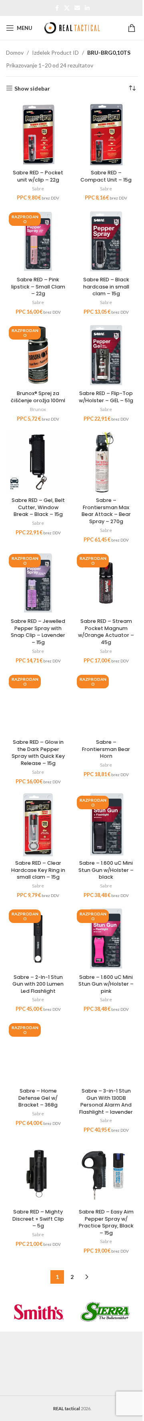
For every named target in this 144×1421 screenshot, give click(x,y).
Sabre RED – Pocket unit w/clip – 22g (38, 176)
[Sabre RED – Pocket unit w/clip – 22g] (38, 134)
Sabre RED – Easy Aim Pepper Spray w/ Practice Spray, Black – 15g (106, 1222)
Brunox (38, 409)
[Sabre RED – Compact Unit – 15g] (106, 134)
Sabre (38, 189)
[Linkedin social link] (87, 8)
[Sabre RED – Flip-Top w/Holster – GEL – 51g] (106, 355)
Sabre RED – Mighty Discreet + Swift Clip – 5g (38, 1218)
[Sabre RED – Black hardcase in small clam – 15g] (106, 241)
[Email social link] (77, 8)
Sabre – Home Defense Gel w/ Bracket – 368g (38, 1097)
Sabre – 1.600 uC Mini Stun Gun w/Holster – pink (106, 984)
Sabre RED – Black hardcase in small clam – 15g (106, 286)
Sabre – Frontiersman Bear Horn (106, 749)
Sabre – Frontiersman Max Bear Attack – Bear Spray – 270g (106, 511)
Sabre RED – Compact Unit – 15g (106, 176)
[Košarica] (133, 28)
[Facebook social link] (57, 8)
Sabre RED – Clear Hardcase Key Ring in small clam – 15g (38, 870)
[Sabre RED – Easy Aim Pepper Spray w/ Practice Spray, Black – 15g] (106, 1173)
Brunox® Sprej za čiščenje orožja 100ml (38, 397)
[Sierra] (105, 1312)
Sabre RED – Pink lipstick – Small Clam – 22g (38, 286)
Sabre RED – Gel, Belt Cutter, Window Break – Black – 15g (38, 507)
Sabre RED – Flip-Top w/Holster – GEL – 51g (106, 397)
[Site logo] (72, 27)
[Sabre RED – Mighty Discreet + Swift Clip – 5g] (38, 1173)
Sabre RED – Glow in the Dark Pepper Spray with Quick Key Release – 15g (38, 753)
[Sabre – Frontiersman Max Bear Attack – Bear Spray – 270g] (106, 462)
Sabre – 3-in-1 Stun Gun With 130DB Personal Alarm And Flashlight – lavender (106, 1101)
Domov (15, 52)
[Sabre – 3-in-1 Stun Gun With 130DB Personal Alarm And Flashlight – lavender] (106, 1052)
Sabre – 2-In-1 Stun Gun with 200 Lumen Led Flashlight (38, 984)
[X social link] (67, 8)
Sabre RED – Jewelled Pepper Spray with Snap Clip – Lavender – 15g (38, 632)
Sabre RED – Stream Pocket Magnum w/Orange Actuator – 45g (106, 632)
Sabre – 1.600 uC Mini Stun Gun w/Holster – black (106, 870)
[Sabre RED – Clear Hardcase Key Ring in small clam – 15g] (38, 825)
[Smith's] (39, 1312)
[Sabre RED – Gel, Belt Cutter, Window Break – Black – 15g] (38, 462)
